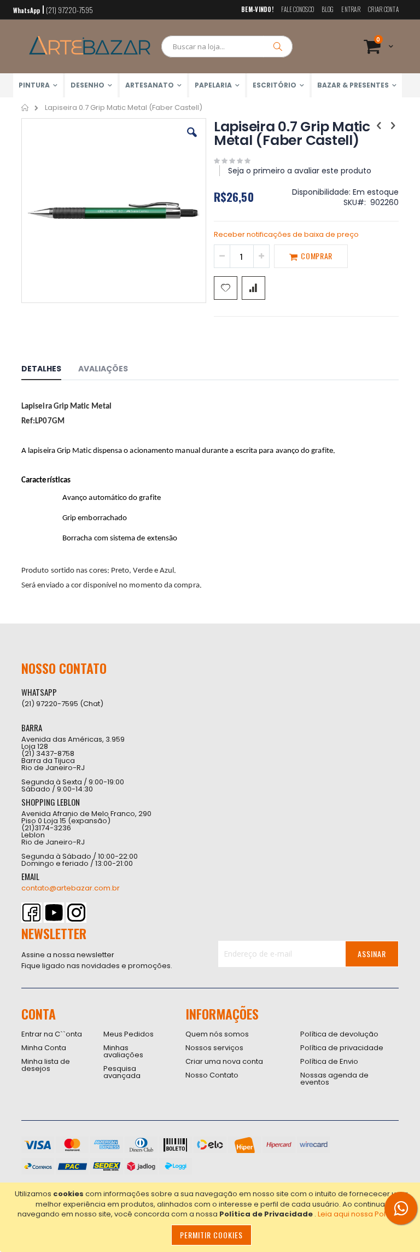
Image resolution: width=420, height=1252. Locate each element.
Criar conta (383, 9)
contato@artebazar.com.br (70, 888)
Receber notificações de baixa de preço (286, 234)
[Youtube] (54, 912)
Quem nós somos (217, 1034)
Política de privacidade (341, 1048)
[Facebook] (31, 912)
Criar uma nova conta (224, 1061)
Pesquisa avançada (122, 1072)
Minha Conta (43, 1048)
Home (25, 108)
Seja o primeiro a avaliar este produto (299, 170)
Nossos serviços (214, 1048)
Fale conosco (297, 9)
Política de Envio (329, 1061)
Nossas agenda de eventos (334, 1078)
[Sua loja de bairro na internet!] (90, 46)
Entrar (350, 9)
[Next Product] (393, 125)
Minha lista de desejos (45, 1065)
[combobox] (227, 46)
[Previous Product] (379, 125)
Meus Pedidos (128, 1034)
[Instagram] (76, 912)
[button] (192, 140)
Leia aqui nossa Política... (362, 1214)
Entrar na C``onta (51, 1034)
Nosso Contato (211, 1075)
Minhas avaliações (123, 1051)
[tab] (49, 370)
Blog (328, 9)
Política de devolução (339, 1034)
